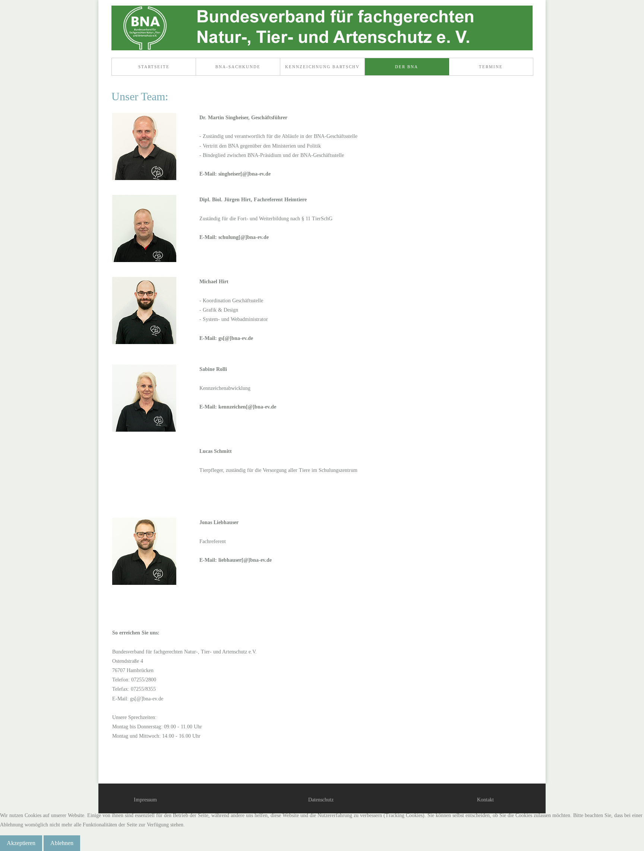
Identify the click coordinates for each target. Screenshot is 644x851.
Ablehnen (61, 843)
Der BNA (406, 66)
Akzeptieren (21, 843)
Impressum (145, 800)
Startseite (154, 66)
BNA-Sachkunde (238, 66)
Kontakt (485, 800)
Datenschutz (321, 800)
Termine (491, 66)
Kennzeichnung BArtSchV (322, 66)
